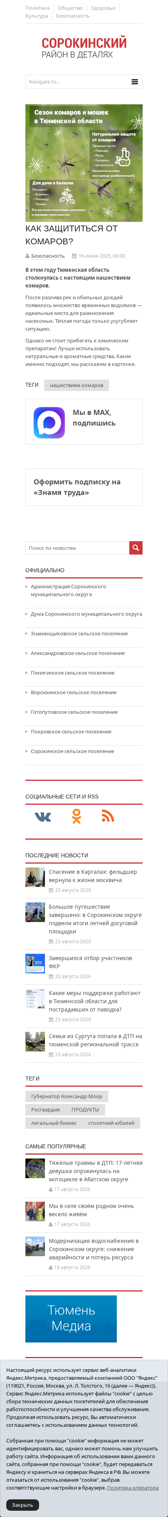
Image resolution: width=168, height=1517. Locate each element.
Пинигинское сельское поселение (72, 672)
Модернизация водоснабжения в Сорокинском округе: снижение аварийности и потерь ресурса (94, 1249)
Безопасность (73, 15)
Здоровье (103, 7)
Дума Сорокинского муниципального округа (86, 613)
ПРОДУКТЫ (85, 1109)
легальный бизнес (54, 1122)
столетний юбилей (111, 1122)
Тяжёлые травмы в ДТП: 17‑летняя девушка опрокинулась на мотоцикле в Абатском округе (96, 1171)
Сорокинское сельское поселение (72, 751)
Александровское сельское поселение (78, 653)
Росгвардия (45, 1109)
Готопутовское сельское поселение (74, 711)
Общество (70, 7)
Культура (36, 15)
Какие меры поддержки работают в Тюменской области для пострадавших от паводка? (95, 1001)
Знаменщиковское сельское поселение (79, 633)
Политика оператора (133, 1487)
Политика (37, 7)
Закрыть (22, 1504)
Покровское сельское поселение (71, 731)
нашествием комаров (76, 385)
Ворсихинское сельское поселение (73, 692)
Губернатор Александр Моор (66, 1096)
